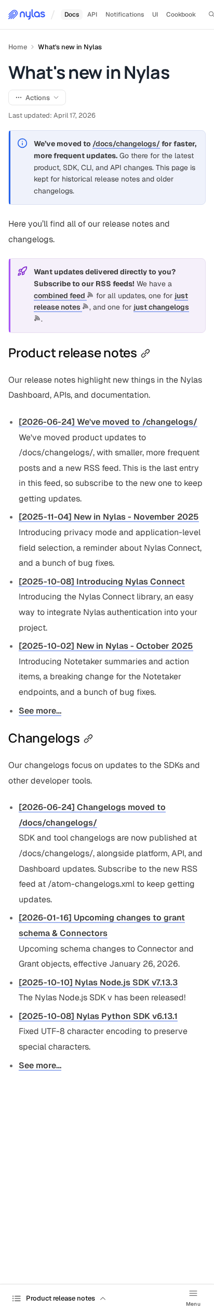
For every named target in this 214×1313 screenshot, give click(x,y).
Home (17, 47)
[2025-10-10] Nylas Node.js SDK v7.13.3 (98, 982)
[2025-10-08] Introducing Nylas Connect (102, 581)
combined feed (60, 295)
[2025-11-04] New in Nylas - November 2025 (109, 516)
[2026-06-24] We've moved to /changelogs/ (108, 421)
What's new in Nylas (70, 47)
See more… (40, 710)
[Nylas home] (26, 14)
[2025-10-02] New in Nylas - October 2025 (106, 645)
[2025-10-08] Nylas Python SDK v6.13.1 (98, 1016)
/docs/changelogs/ (126, 143)
